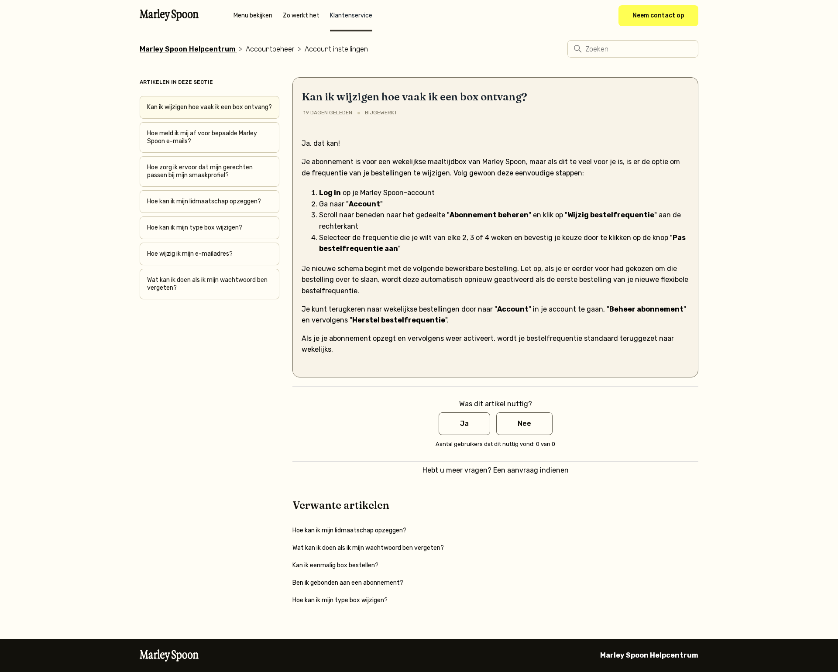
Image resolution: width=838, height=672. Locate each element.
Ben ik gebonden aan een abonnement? (347, 582)
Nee (524, 423)
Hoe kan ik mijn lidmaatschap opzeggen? (204, 201)
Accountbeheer (270, 49)
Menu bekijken (253, 15)
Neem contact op (658, 15)
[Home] (169, 18)
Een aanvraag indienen (531, 470)
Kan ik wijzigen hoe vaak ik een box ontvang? (209, 107)
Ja (464, 423)
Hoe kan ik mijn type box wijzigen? (194, 227)
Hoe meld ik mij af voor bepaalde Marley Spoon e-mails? (202, 137)
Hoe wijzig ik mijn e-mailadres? (190, 253)
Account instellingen (336, 49)
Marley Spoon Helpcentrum (187, 49)
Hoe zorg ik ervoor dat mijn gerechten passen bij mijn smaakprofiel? (200, 171)
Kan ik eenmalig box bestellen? (335, 565)
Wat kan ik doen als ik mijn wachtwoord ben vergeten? (207, 283)
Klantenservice (351, 15)
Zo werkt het (301, 15)
